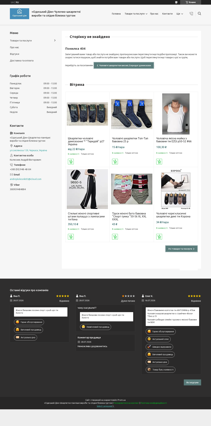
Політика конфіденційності (154, 403)
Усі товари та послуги (180, 249)
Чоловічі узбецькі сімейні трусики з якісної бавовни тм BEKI (172, 321)
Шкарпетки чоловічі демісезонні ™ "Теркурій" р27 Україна (86, 141)
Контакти (167, 13)
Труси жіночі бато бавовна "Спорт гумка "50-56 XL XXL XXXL (129, 216)
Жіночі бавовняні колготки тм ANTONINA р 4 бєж (171, 310)
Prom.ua (122, 400)
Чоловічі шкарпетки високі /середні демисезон (125, 65)
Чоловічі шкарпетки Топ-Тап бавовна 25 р (130, 140)
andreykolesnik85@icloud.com (25, 179)
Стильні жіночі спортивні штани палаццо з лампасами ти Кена (86, 216)
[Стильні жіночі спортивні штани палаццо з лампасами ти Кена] (87, 189)
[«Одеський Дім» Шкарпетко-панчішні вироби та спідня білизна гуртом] (19, 13)
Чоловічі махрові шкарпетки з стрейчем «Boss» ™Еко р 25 (170, 314)
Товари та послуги (135, 13)
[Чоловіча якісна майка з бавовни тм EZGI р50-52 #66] (176, 114)
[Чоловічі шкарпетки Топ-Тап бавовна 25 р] (132, 114)
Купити (71, 161)
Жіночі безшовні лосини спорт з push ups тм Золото (37, 311)
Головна (116, 13)
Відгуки (14, 53)
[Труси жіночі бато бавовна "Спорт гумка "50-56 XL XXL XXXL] (132, 189)
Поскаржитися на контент (126, 403)
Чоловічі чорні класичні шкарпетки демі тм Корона (173, 215)
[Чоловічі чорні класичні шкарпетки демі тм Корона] (176, 189)
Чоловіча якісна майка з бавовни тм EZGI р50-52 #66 (174, 140)
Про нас (154, 13)
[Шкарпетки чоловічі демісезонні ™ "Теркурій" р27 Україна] (87, 114)
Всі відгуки (192, 382)
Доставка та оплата (21, 60)
